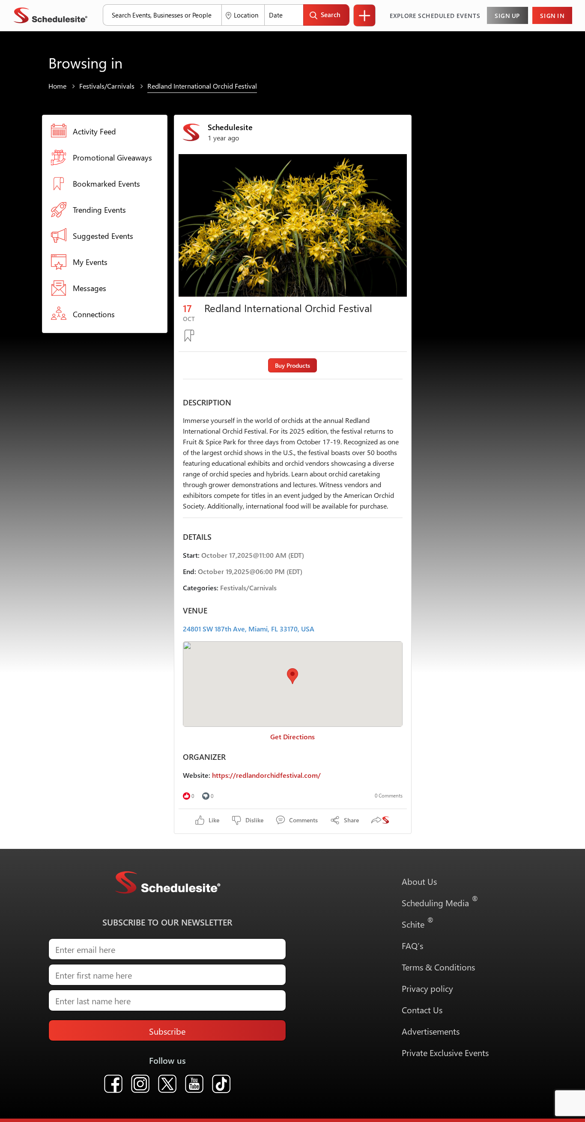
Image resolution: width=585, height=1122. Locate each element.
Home (57, 85)
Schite (418, 922)
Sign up (507, 15)
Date (276, 15)
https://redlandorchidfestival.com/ (266, 775)
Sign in (552, 15)
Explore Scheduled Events (435, 15)
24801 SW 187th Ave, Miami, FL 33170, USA (248, 628)
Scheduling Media (440, 900)
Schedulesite (230, 127)
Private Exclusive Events (445, 1052)
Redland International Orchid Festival (202, 85)
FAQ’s (412, 945)
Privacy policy (427, 988)
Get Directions (292, 736)
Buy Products (292, 365)
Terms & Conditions (438, 967)
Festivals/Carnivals (106, 85)
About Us (419, 881)
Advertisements (431, 1031)
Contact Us (422, 1009)
